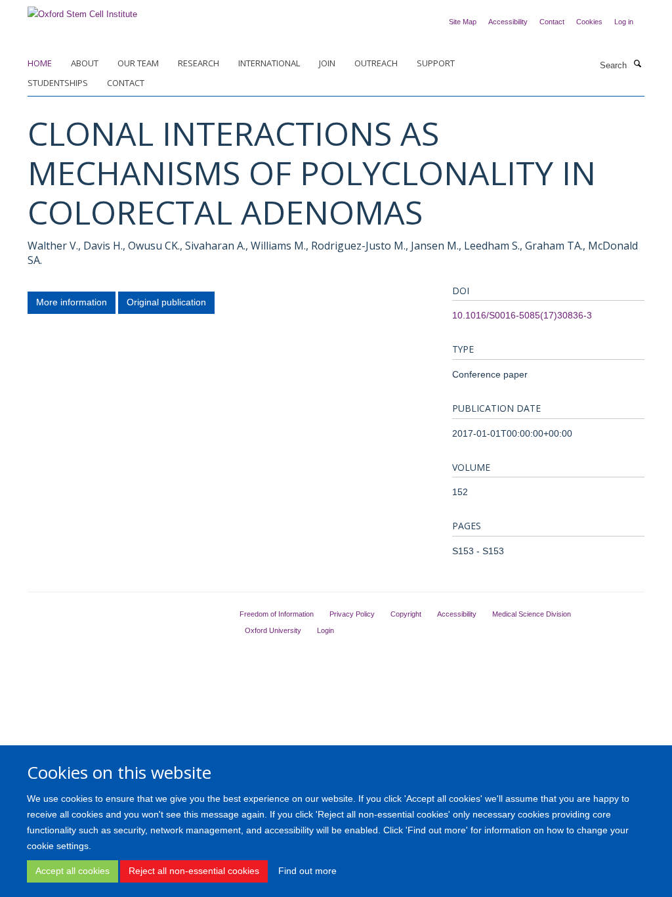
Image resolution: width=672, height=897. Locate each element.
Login (325, 630)
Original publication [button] (166, 302)
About (84, 63)
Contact (551, 22)
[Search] (637, 64)
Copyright (405, 614)
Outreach (376, 63)
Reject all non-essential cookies (194, 870)
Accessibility (508, 22)
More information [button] (71, 302)
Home (40, 63)
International (269, 63)
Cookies (589, 22)
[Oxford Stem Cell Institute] (82, 10)
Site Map (462, 22)
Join (327, 63)
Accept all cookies (72, 870)
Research (198, 63)
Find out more (307, 870)
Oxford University (273, 630)
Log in (623, 22)
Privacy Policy (352, 614)
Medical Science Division (531, 614)
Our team (138, 63)
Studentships (58, 83)
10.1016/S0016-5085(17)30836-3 (522, 315)
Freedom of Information (277, 614)
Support (436, 63)
